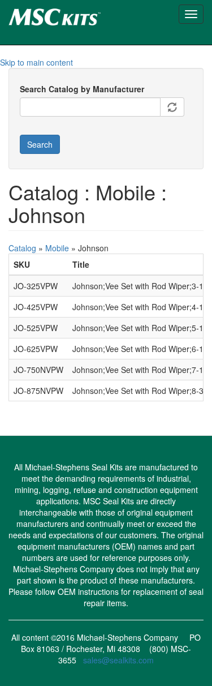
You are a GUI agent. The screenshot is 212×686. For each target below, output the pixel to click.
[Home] (74, 15)
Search (40, 144)
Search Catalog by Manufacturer (82, 89)
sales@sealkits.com (118, 660)
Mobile (57, 248)
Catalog (22, 248)
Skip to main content (36, 62)
